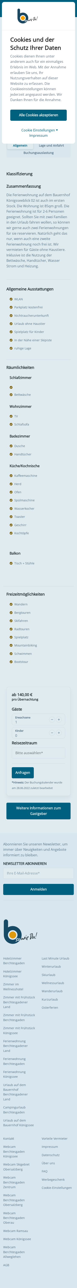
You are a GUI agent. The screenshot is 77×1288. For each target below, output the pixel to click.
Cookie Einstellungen (38, 130)
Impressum (38, 135)
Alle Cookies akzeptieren (38, 115)
